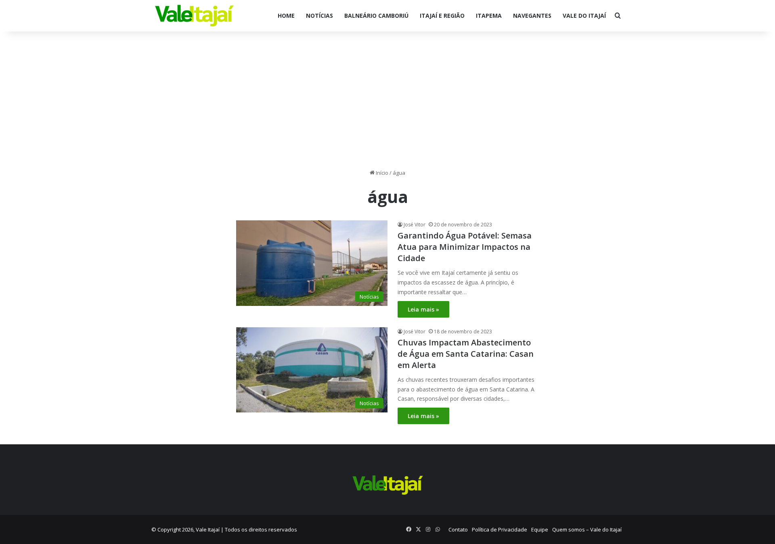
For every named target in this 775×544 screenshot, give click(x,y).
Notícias (319, 15)
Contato (458, 529)
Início (381, 172)
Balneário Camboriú (376, 15)
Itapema (489, 15)
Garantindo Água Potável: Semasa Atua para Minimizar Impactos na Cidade (465, 247)
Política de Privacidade (499, 529)
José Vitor (414, 224)
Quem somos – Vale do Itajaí (587, 529)
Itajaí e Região (442, 15)
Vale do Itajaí (584, 15)
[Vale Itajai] (194, 15)
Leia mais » (423, 309)
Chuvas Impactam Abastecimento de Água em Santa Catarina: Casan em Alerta (466, 353)
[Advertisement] (387, 100)
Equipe (539, 529)
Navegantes (532, 15)
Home (286, 15)
